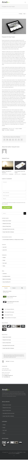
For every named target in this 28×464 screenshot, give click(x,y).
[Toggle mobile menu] (25, 2)
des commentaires (7, 279)
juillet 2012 (5, 250)
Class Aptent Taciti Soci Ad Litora (8, 229)
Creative (20, 128)
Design (3, 129)
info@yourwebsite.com (8, 375)
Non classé (5, 263)
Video (8, 129)
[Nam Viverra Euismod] (18, 326)
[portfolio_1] (14, 26)
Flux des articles (6, 276)
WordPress (17, 453)
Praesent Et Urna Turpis (7, 223)
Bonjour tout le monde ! (7, 220)
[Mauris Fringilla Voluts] (9, 326)
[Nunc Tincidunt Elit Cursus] (4, 296)
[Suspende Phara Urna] (4, 329)
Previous (20, 13)
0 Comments (12, 129)
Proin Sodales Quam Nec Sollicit (13, 301)
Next (24, 13)
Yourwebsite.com (7, 376)
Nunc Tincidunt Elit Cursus (11, 296)
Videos (4, 265)
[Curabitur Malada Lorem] (23, 326)
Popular (6, 288)
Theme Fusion (19, 452)
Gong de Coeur (5, 128)
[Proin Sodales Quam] (13, 326)
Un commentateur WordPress (8, 239)
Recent (14, 288)
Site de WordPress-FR (6, 282)
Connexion (5, 273)
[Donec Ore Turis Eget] (4, 326)
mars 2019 (4, 247)
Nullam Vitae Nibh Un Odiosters (8, 232)
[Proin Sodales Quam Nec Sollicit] (4, 301)
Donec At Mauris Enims (7, 226)
